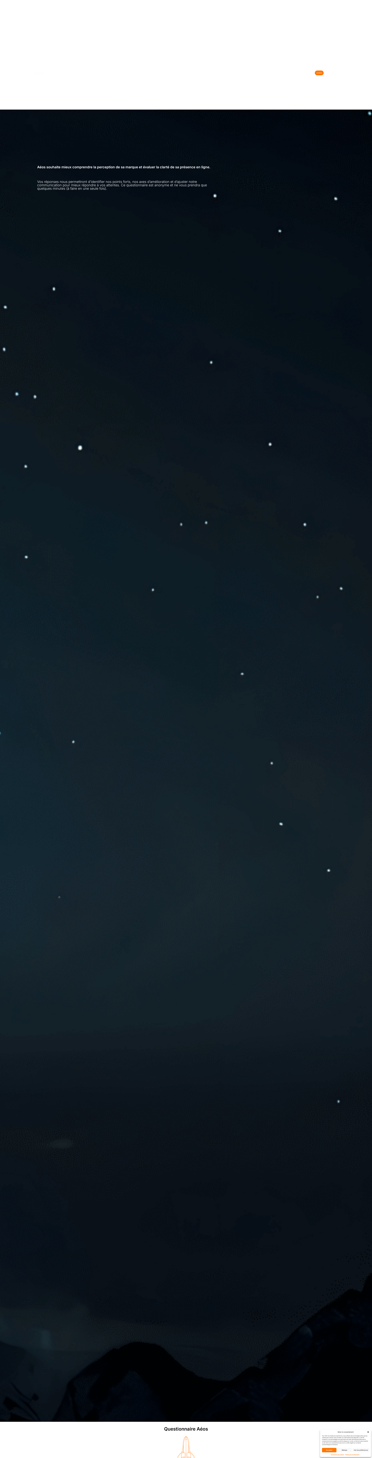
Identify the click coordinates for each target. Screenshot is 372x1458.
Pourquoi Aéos (81, 73)
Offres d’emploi (104, 73)
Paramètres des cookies (337, 1454)
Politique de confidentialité (352, 1454)
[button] (368, 1432)
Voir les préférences (361, 1450)
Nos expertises (65, 73)
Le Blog (92, 73)
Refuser (344, 1450)
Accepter (329, 1450)
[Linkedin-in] (339, 73)
